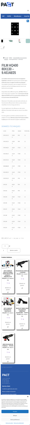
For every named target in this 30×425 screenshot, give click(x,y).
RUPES (9, 16)
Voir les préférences (15, 419)
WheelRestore (17, 16)
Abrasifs (6, 59)
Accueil (6, 57)
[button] (28, 396)
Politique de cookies (9, 423)
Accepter (15, 411)
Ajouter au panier (14, 250)
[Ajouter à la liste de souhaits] (5, 246)
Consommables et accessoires (20, 57)
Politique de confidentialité (19, 423)
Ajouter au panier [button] (8, 288)
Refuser (15, 415)
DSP (3, 16)
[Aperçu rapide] (9, 283)
